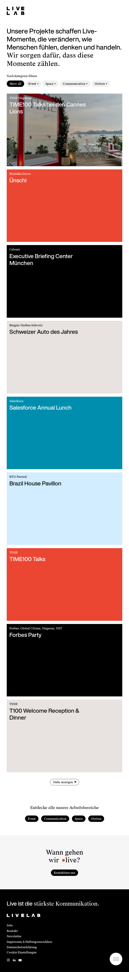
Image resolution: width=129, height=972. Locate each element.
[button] (116, 959)
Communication (74, 84)
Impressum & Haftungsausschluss (29, 941)
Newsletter (14, 936)
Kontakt (12, 931)
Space (49, 84)
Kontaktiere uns (64, 873)
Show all (15, 84)
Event (32, 84)
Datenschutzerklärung (22, 947)
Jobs (10, 925)
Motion (100, 84)
